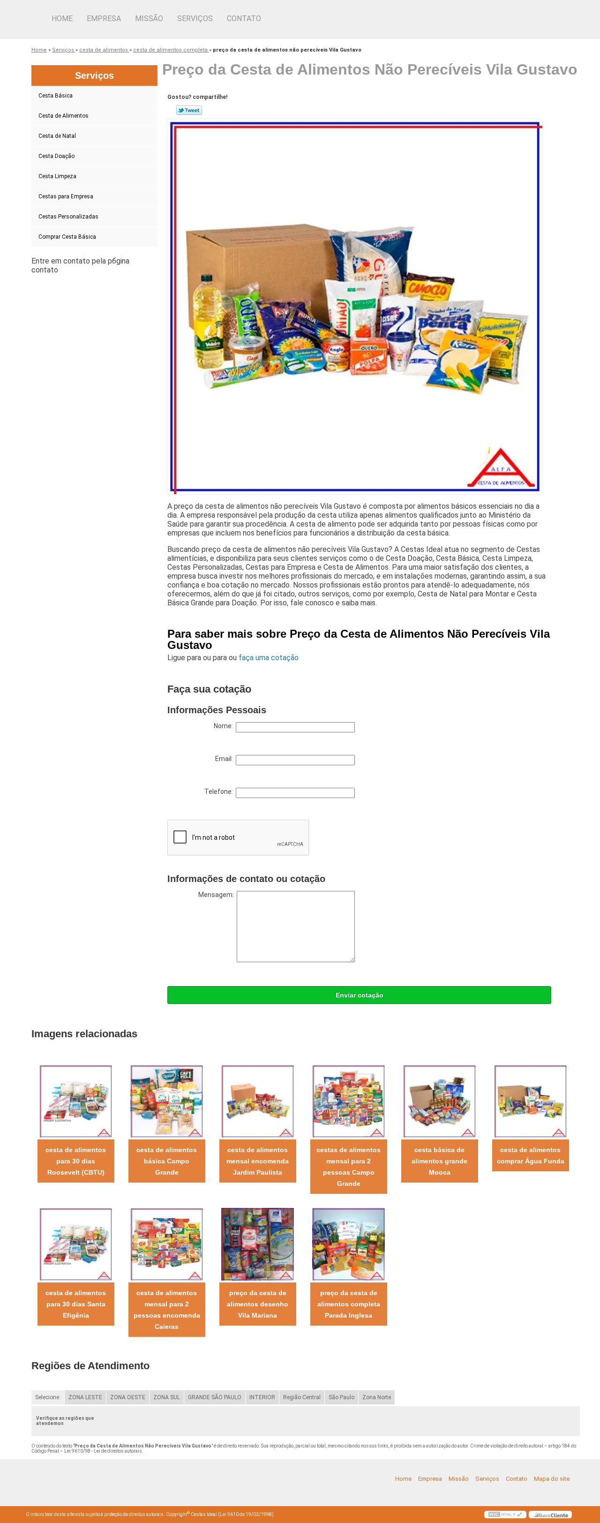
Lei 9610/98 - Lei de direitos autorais (103, 1451)
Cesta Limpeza (57, 176)
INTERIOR (262, 1397)
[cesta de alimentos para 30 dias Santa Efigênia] (76, 1243)
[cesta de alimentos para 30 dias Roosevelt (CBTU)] (76, 1100)
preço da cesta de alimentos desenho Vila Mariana (257, 1304)
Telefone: (220, 791)
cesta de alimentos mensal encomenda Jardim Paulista (257, 1161)
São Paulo (341, 1397)
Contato (244, 18)
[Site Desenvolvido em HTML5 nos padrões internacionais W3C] (505, 1514)
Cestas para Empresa (65, 196)
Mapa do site (552, 1478)
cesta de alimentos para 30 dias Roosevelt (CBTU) (75, 1161)
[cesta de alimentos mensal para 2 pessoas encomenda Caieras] (166, 1243)
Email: (225, 758)
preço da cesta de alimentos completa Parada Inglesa (348, 1304)
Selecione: (47, 1397)
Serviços (195, 18)
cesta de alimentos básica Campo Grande (166, 1161)
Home (62, 18)
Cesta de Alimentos (63, 116)
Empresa (104, 18)
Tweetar (189, 110)
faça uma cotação (269, 657)
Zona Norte (376, 1397)
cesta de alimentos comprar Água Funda (530, 1155)
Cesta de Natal (57, 136)
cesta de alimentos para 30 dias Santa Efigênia (75, 1304)
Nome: (225, 726)
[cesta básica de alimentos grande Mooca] (439, 1100)
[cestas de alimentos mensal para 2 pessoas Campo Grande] (348, 1100)
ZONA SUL (166, 1397)
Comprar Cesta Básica (67, 237)
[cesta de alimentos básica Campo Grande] (166, 1100)
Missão (149, 18)
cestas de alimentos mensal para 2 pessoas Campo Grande (348, 1166)
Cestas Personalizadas (68, 216)
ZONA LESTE (85, 1397)
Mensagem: (217, 894)
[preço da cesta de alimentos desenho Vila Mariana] (257, 1243)
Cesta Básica (55, 95)
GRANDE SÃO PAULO (214, 1397)
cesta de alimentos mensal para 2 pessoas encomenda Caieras (167, 1309)
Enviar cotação (359, 995)
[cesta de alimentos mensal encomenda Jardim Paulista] (257, 1100)
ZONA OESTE (127, 1397)
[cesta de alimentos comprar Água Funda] (530, 1100)
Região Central (302, 1397)
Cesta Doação (56, 156)
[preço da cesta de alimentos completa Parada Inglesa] (348, 1243)
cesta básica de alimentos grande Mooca (439, 1161)
